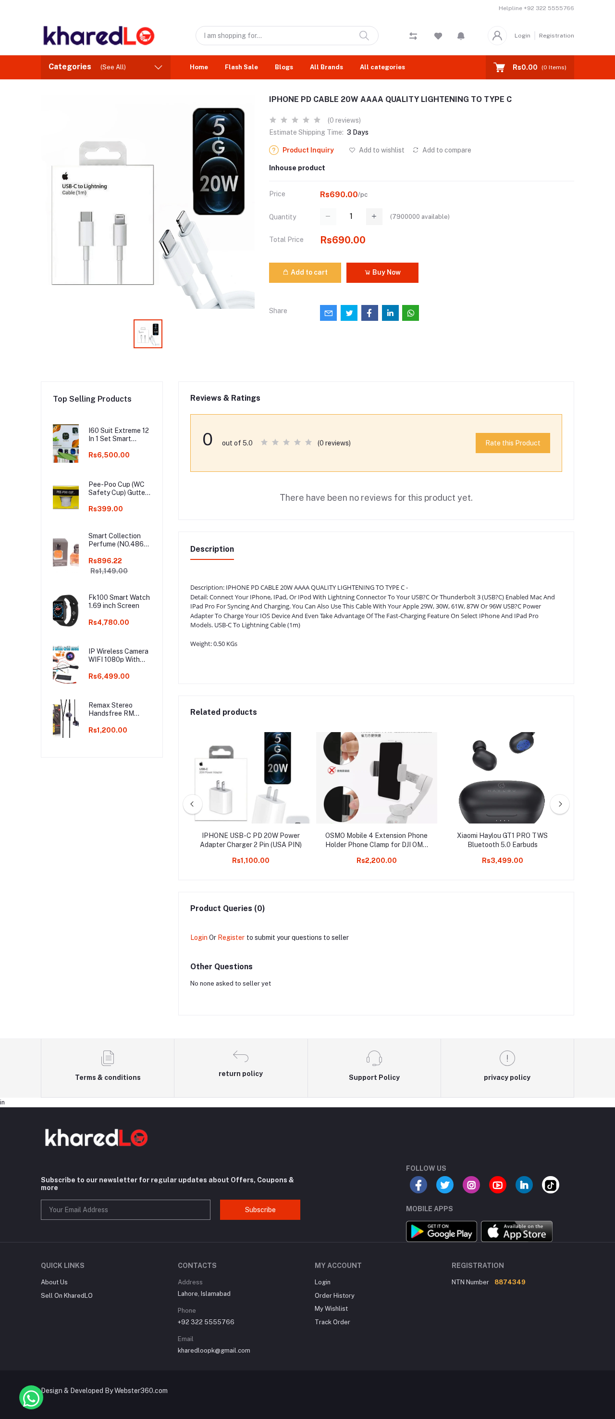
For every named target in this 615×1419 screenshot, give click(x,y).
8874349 (510, 1282)
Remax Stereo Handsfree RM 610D (111, 709)
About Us (54, 1282)
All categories (382, 67)
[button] (461, 35)
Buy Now (386, 272)
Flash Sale (241, 67)
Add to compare (446, 150)
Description (212, 549)
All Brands (326, 67)
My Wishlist (331, 1308)
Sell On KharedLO (67, 1295)
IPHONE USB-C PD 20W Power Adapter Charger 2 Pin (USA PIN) (251, 840)
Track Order (332, 1322)
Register (231, 937)
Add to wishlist (381, 150)
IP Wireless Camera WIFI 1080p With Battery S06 (118, 655)
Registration (556, 35)
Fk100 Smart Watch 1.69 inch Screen (119, 601)
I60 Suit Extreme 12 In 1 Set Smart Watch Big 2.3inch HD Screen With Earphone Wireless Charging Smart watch (118, 435)
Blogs (284, 67)
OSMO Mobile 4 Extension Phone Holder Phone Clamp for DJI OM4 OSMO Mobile (376, 841)
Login (522, 35)
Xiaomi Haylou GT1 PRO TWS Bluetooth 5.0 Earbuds (502, 840)
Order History (335, 1295)
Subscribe (260, 1210)
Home (199, 67)
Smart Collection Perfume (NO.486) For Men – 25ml (117, 540)
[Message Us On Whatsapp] (31, 1397)
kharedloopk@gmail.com (214, 1350)
